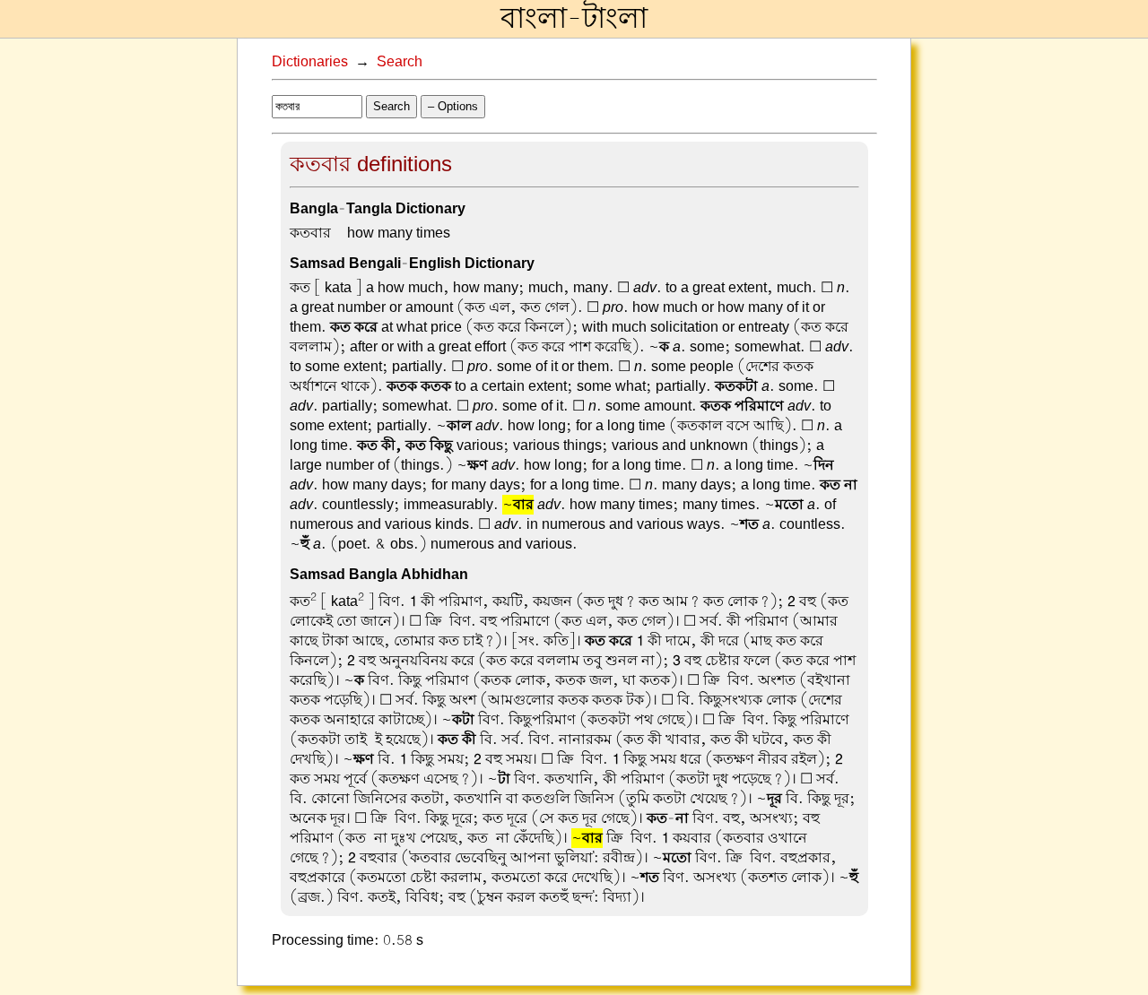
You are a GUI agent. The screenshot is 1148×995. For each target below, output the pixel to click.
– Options (453, 106)
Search (399, 62)
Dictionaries (310, 62)
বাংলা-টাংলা (574, 19)
